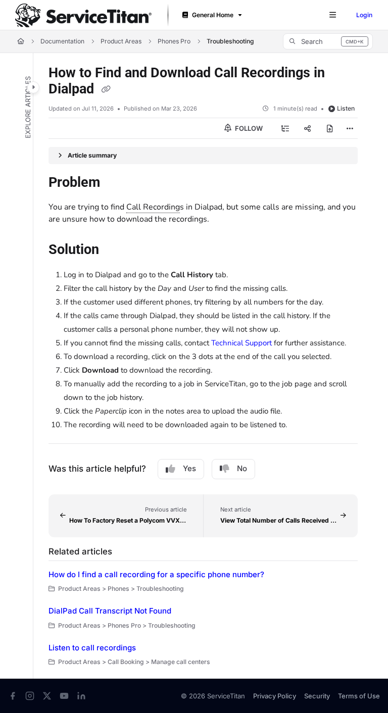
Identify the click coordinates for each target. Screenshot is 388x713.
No (242, 468)
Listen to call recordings (92, 647)
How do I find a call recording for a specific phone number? (156, 574)
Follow (248, 128)
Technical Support (241, 343)
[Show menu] (332, 15)
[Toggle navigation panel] (33, 87)
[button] (328, 41)
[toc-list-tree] (285, 128)
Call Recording (153, 207)
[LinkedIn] (81, 695)
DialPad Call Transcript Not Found (109, 611)
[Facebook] (12, 695)
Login (364, 15)
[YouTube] (64, 695)
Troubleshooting (230, 41)
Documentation (62, 41)
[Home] (83, 15)
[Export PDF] (330, 128)
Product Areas (121, 41)
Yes (189, 468)
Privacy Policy (274, 696)
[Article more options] (350, 128)
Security (317, 696)
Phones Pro (174, 41)
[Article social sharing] (308, 128)
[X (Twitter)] (47, 695)
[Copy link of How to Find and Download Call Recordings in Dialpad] (106, 90)
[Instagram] (29, 695)
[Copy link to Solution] (115, 250)
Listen (346, 108)
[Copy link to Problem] (116, 183)
